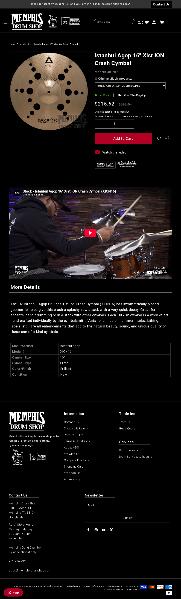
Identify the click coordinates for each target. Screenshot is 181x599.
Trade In (124, 422)
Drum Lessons (128, 450)
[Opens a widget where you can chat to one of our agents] (13, 592)
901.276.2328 (18, 561)
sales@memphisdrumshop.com (30, 570)
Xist (30, 44)
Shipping (99, 112)
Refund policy (73, 586)
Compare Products (76, 460)
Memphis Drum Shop (32, 586)
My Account (72, 473)
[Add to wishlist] (147, 22)
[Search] (131, 22)
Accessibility (72, 479)
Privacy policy (132, 586)
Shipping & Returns (76, 428)
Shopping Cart (73, 466)
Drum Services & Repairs (135, 456)
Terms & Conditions (77, 441)
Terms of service (114, 589)
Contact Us (71, 422)
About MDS (71, 447)
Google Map (17, 517)
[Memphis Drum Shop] (52, 22)
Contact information (94, 586)
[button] (5, 22)
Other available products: (115, 78)
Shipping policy (114, 586)
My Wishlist (71, 454)
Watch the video (114, 152)
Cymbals (21, 44)
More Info (15, 538)
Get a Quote (127, 428)
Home (12, 44)
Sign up (127, 517)
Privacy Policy (73, 435)
